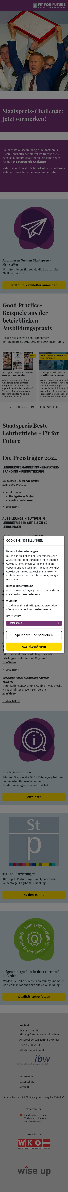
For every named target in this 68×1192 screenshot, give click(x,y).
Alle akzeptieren (34, 646)
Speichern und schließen (34, 635)
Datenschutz (13, 616)
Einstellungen (15, 623)
